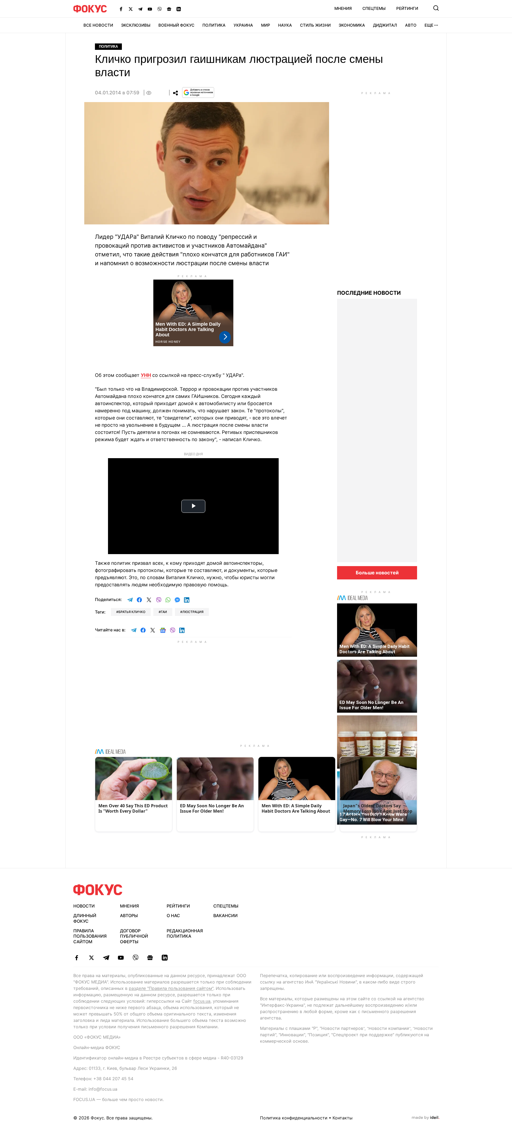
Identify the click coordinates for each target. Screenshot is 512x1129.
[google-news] (150, 957)
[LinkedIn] (178, 9)
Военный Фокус (176, 25)
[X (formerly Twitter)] (130, 9)
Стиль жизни (315, 25)
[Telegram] (140, 9)
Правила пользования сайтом (90, 936)
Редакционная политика (185, 933)
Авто (411, 25)
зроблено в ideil (426, 1118)
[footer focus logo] (97, 889)
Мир (265, 25)
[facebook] (77, 957)
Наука (285, 25)
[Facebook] (121, 9)
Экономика (352, 25)
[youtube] (121, 957)
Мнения (343, 8)
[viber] (135, 957)
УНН (146, 375)
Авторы (129, 915)
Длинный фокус (84, 918)
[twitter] (91, 957)
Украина (243, 25)
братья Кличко (131, 612)
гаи (164, 612)
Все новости (98, 25)
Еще (429, 25)
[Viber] (159, 9)
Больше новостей (377, 572)
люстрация (192, 612)
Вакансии (225, 915)
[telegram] (106, 957)
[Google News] (169, 9)
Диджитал (385, 25)
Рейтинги (407, 8)
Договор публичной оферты (134, 936)
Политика (214, 25)
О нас (173, 915)
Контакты (343, 1117)
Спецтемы (374, 8)
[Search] (436, 8)
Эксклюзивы (135, 25)
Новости (84, 906)
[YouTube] (150, 9)
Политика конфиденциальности (293, 1117)
